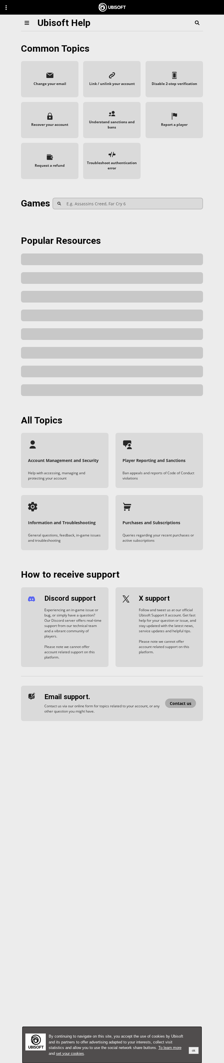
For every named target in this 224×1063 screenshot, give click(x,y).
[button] (49, 79)
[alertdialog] (112, 1045)
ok (193, 1050)
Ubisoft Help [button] (63, 22)
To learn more (169, 1047)
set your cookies (70, 1053)
